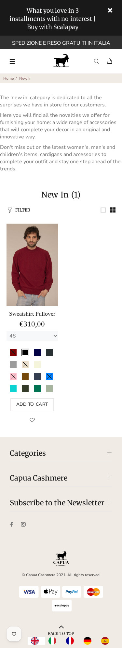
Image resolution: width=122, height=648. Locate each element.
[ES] (106, 641)
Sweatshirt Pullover (32, 313)
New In (25, 78)
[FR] (71, 641)
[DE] (89, 641)
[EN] (36, 641)
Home (8, 78)
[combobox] (36, 641)
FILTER (22, 210)
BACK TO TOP (61, 633)
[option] (54, 641)
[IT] (54, 641)
